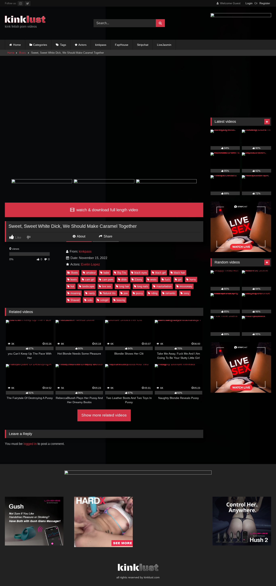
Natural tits (109, 293)
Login (249, 3)
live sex (106, 286)
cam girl (89, 279)
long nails (142, 286)
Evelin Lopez (90, 264)
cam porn (107, 279)
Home (17, 44)
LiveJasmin (164, 44)
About (80, 236)
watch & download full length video (106, 210)
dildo (124, 279)
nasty (91, 293)
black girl (160, 272)
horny (193, 279)
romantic (170, 293)
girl (179, 279)
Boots (22, 52)
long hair (124, 286)
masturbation (164, 286)
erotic (153, 279)
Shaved (75, 300)
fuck (167, 279)
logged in (30, 443)
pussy (139, 293)
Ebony (138, 279)
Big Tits (121, 272)
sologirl (104, 300)
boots (74, 279)
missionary (186, 286)
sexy (186, 293)
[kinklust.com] (25, 20)
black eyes (140, 272)
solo (89, 300)
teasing (121, 300)
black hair (179, 272)
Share (107, 236)
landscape (88, 286)
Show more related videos (104, 415)
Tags (63, 44)
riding (154, 293)
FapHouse (121, 44)
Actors (82, 44)
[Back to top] (263, 574)
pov (126, 293)
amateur (91, 272)
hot (72, 286)
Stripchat (142, 44)
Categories (40, 44)
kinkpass (100, 44)
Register (264, 3)
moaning (75, 293)
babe (106, 272)
